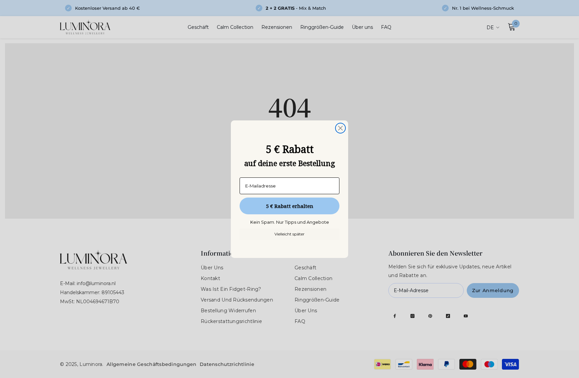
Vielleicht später (289, 233)
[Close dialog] (340, 128)
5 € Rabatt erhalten (289, 206)
